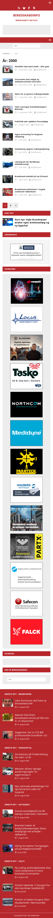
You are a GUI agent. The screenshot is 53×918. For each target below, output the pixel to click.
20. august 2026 (23, 795)
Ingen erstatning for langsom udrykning (29, 135)
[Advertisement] (28, 29)
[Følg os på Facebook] (29, 8)
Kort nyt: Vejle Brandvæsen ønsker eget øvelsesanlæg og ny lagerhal (32, 222)
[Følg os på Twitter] (34, 8)
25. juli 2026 (21, 906)
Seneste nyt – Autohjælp (17, 804)
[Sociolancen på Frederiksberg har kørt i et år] (8, 756)
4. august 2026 (22, 877)
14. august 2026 (23, 739)
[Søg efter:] (26, 45)
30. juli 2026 (21, 891)
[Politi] (8, 124)
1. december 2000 (24, 69)
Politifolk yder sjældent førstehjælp (31, 121)
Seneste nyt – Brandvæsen (18, 694)
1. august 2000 (23, 124)
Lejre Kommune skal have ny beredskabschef (30, 702)
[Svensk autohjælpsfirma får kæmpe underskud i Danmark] (8, 813)
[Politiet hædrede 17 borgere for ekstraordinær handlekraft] (8, 887)
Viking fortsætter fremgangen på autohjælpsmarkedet (31, 847)
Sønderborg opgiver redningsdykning (32, 149)
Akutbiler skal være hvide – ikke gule (32, 66)
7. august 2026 (22, 838)
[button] (49, 3)
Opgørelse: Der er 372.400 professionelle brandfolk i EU (31, 734)
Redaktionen (41, 69)
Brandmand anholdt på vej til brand (31, 176)
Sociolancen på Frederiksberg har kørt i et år (31, 756)
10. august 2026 (23, 817)
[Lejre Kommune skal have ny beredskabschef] (8, 703)
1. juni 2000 (22, 140)
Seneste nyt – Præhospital (18, 748)
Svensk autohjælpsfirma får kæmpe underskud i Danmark (31, 812)
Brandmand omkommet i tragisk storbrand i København (30, 190)
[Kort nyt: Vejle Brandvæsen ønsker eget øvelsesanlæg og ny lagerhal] (8, 222)
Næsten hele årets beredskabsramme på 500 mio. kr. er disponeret (32, 717)
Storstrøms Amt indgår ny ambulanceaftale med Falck (28, 80)
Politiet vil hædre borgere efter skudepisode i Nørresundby (32, 901)
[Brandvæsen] (8, 109)
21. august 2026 (23, 707)
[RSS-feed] (19, 8)
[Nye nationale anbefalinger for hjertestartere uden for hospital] (8, 788)
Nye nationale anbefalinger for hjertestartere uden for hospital (32, 789)
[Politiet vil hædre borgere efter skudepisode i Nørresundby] (8, 902)
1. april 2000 (22, 179)
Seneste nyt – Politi (15, 861)
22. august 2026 (23, 761)
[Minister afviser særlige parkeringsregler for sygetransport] (8, 771)
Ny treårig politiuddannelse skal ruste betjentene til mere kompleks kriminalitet (32, 870)
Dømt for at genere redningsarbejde (32, 94)
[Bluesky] (24, 8)
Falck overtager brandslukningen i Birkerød (31, 108)
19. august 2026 (23, 724)
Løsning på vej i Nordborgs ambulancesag (27, 163)
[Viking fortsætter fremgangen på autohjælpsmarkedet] (8, 848)
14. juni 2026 (21, 852)
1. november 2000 (24, 97)
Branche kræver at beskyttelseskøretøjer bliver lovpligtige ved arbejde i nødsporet (30, 830)
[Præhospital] (8, 69)
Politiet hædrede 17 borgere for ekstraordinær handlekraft (32, 887)
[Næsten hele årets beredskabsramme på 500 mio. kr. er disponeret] (8, 717)
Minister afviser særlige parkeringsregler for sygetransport (28, 771)
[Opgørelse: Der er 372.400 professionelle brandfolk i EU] (8, 735)
